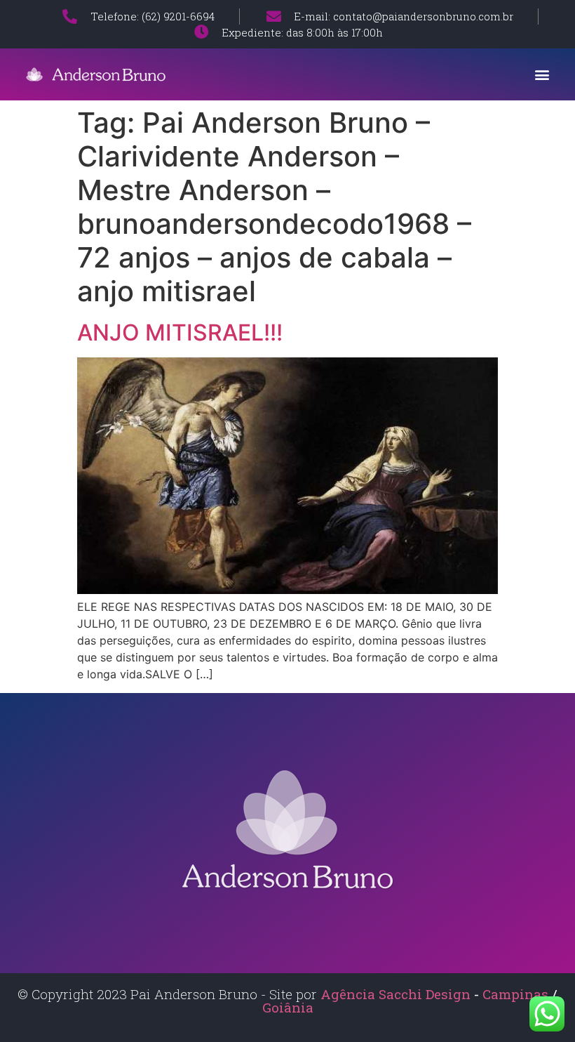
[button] (542, 74)
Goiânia (287, 1007)
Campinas (517, 994)
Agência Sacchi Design (395, 994)
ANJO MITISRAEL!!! (180, 332)
